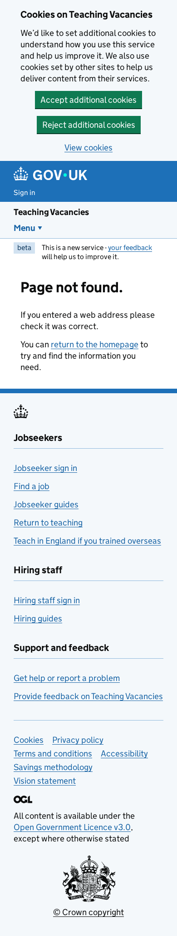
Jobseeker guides (46, 504)
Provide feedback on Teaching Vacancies (88, 696)
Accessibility (124, 753)
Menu (24, 228)
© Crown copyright (88, 912)
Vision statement (45, 781)
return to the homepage (94, 344)
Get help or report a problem (67, 678)
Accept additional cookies (88, 100)
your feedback (130, 247)
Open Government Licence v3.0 (72, 827)
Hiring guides (38, 618)
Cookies (29, 740)
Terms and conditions (53, 753)
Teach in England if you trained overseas (87, 541)
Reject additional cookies (88, 125)
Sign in (24, 192)
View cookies (88, 147)
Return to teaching (48, 522)
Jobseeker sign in (45, 468)
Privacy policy (77, 740)
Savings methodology (53, 767)
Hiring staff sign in (47, 600)
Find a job (31, 486)
